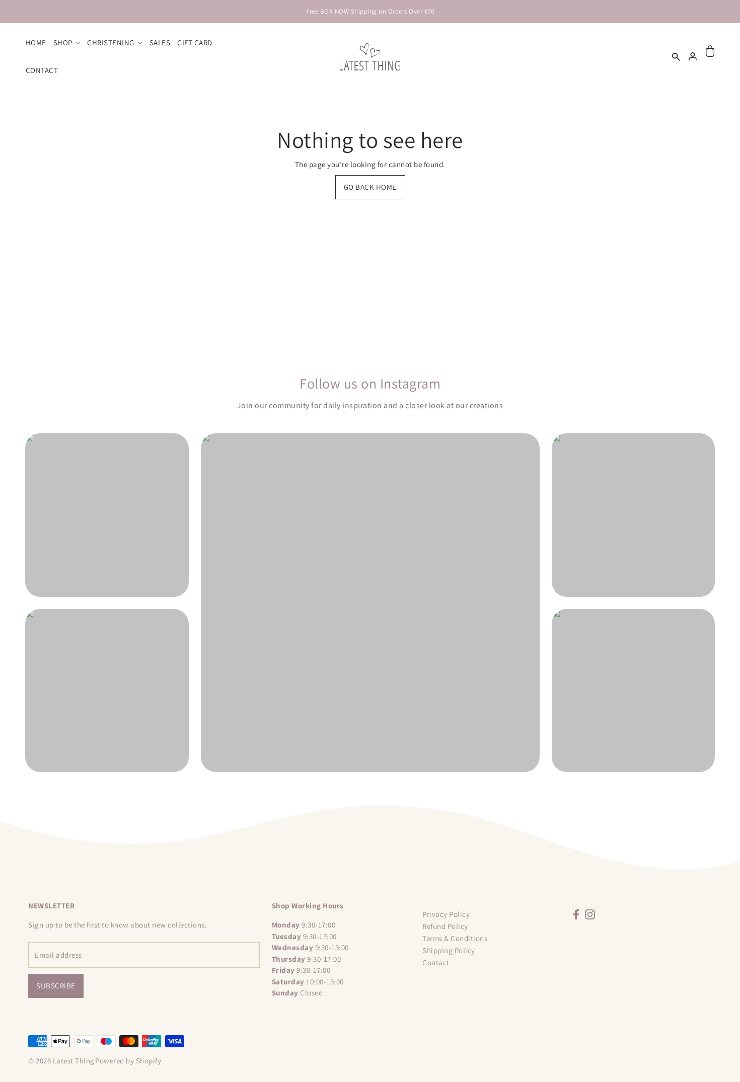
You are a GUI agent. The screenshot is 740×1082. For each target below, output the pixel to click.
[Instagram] (590, 914)
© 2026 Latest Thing (61, 1060)
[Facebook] (576, 914)
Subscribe (56, 985)
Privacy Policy (446, 914)
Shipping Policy (448, 950)
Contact (436, 962)
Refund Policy (445, 926)
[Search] (676, 56)
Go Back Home (370, 187)
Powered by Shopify (128, 1060)
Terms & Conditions (454, 938)
